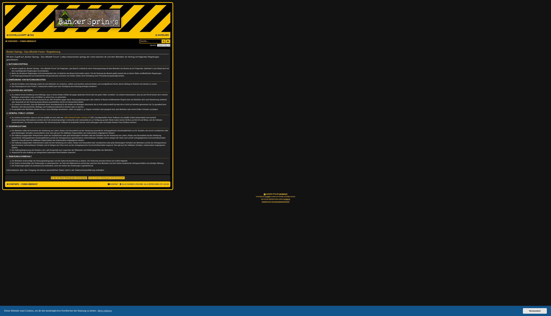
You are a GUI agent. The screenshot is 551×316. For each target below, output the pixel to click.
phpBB (267, 196)
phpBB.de (287, 199)
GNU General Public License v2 (76, 118)
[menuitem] (30, 35)
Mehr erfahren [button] (105, 311)
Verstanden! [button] (535, 311)
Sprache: (153, 45)
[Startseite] (87, 18)
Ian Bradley (283, 194)
